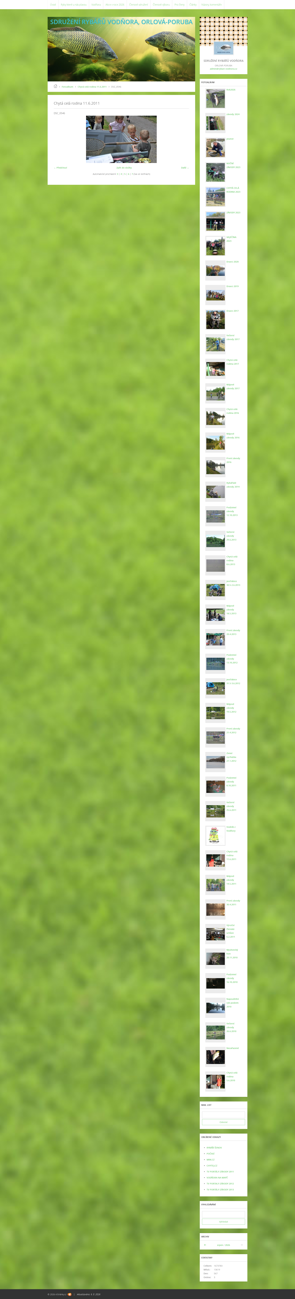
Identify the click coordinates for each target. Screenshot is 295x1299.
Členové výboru (161, 4)
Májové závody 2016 (233, 435)
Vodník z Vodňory (231, 828)
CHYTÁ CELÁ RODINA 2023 (233, 189)
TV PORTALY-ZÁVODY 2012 (220, 1183)
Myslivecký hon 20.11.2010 (232, 953)
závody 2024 (233, 114)
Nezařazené (232, 1048)
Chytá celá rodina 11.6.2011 (92, 86)
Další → (185, 167)
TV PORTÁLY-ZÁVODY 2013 (220, 1189)
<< (205, 1245)
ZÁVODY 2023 (233, 212)
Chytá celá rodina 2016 (232, 411)
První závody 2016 (233, 460)
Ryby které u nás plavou (74, 4)
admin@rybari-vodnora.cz (223, 68)
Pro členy (180, 4)
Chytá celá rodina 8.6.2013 (231, 560)
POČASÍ (210, 1153)
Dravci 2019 (232, 286)
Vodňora (96, 4)
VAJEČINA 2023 (231, 239)
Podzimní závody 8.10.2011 (231, 781)
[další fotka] (184, 139)
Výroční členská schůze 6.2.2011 (230, 931)
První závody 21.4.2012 (233, 730)
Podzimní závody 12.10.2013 (232, 511)
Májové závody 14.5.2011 (231, 880)
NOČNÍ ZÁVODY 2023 (233, 165)
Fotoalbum (67, 86)
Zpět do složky (124, 167)
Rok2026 (230, 89)
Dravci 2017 (232, 310)
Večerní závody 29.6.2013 (231, 536)
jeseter (230, 138)
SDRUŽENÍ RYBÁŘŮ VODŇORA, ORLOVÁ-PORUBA (121, 22)
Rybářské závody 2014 (233, 484)
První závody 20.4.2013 (233, 632)
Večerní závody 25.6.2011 (231, 806)
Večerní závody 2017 (233, 337)
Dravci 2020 (232, 261)
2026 (227, 1245)
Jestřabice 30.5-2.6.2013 (233, 583)
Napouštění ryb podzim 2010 (232, 1002)
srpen (220, 1245)
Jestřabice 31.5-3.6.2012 (233, 681)
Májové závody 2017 (233, 386)
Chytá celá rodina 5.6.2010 (231, 1076)
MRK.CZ (210, 1159)
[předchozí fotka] (58, 139)
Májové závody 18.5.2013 (231, 609)
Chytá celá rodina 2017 (232, 362)
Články (193, 4)
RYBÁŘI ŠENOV (214, 1147)
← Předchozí (60, 167)
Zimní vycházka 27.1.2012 (231, 757)
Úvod (53, 4)
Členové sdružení (138, 4)
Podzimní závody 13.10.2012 (232, 658)
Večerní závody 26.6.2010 (231, 1027)
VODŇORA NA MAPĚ (217, 1177)
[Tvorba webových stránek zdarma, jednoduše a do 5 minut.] (69, 1294)
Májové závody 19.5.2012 (231, 708)
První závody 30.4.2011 (233, 902)
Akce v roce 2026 (115, 4)
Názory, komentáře (211, 4)
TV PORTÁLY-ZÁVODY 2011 (220, 1171)
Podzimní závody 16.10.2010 (232, 978)
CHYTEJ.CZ (212, 1165)
